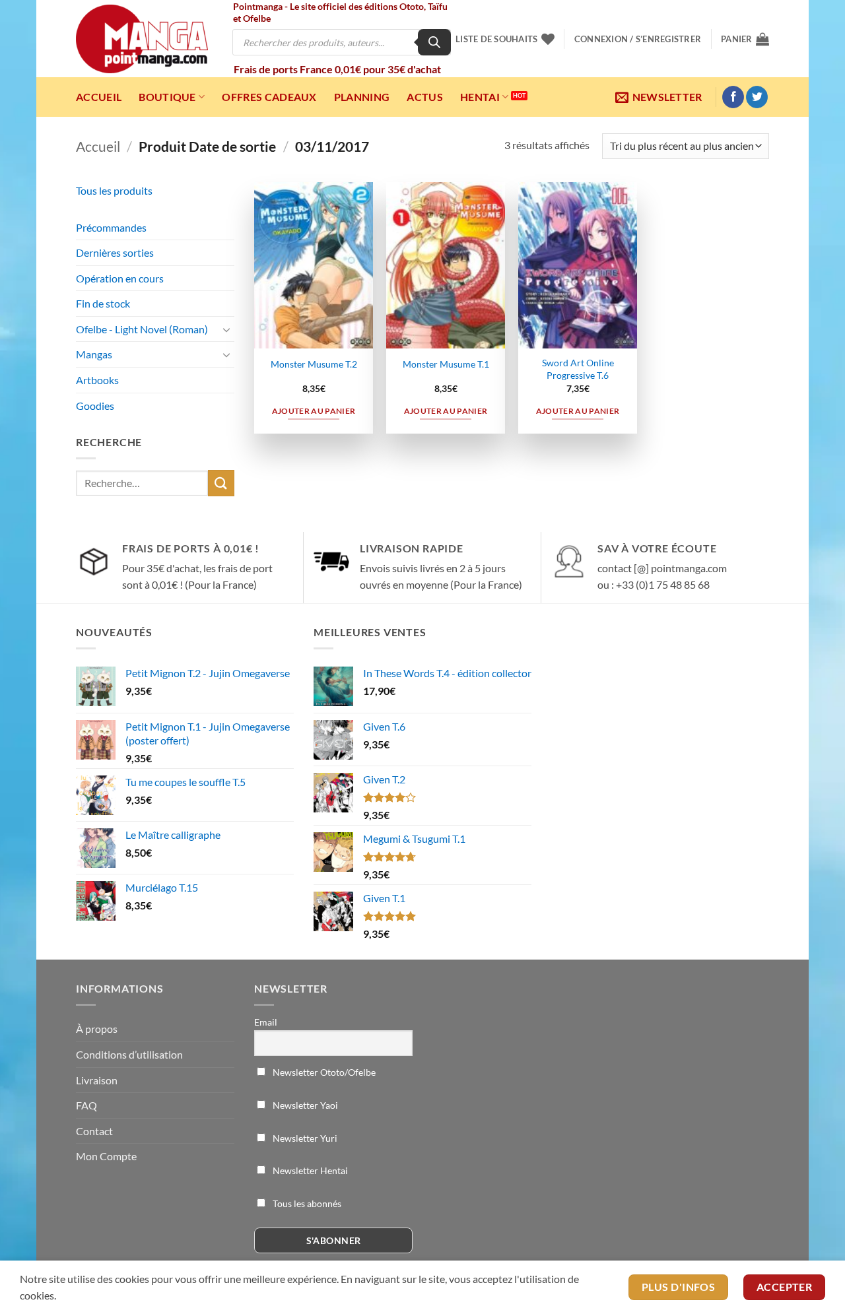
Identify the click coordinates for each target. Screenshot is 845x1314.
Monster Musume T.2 (314, 364)
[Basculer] (226, 329)
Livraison (97, 1080)
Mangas (94, 354)
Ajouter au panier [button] (314, 411)
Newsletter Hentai (309, 1170)
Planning (362, 96)
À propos (97, 1028)
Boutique (167, 96)
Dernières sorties (115, 252)
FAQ (86, 1105)
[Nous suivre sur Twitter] (757, 97)
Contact (94, 1131)
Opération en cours (120, 278)
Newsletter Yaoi (304, 1105)
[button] (637, 39)
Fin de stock (103, 303)
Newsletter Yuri (304, 1138)
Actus (425, 96)
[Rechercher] (434, 42)
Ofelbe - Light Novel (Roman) (142, 329)
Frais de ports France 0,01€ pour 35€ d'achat (337, 69)
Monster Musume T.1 (446, 364)
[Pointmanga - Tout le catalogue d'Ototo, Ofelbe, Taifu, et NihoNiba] (142, 39)
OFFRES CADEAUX (269, 96)
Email (265, 1022)
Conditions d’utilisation (129, 1054)
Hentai (480, 96)
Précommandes (111, 227)
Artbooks (97, 380)
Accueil (98, 96)
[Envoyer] (221, 483)
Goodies (95, 405)
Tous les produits (114, 190)
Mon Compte (106, 1156)
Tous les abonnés (306, 1203)
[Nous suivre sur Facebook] (733, 97)
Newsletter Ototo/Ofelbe (323, 1072)
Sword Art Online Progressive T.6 (578, 369)
